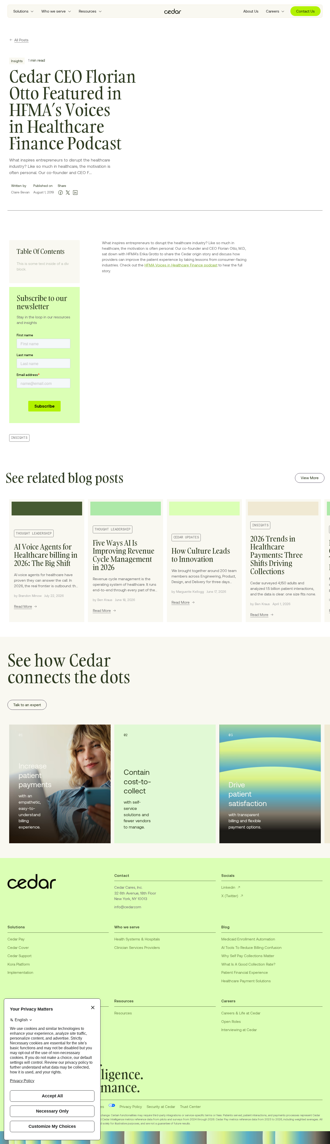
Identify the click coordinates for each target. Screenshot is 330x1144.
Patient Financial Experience (244, 972)
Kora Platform (18, 964)
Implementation (20, 972)
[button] (23, 11)
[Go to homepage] (172, 11)
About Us (250, 11)
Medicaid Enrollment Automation (248, 939)
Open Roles (231, 1021)
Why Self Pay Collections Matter (247, 955)
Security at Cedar (161, 1106)
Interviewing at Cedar (239, 1029)
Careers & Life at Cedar (240, 1013)
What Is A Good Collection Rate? (248, 964)
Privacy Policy (131, 1106)
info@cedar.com (127, 907)
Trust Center (190, 1106)
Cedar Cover (18, 947)
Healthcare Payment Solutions (246, 981)
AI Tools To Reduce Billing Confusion (251, 947)
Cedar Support (19, 955)
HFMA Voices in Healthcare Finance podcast (180, 265)
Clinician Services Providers (137, 947)
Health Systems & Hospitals (137, 939)
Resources (123, 1013)
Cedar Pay (16, 939)
